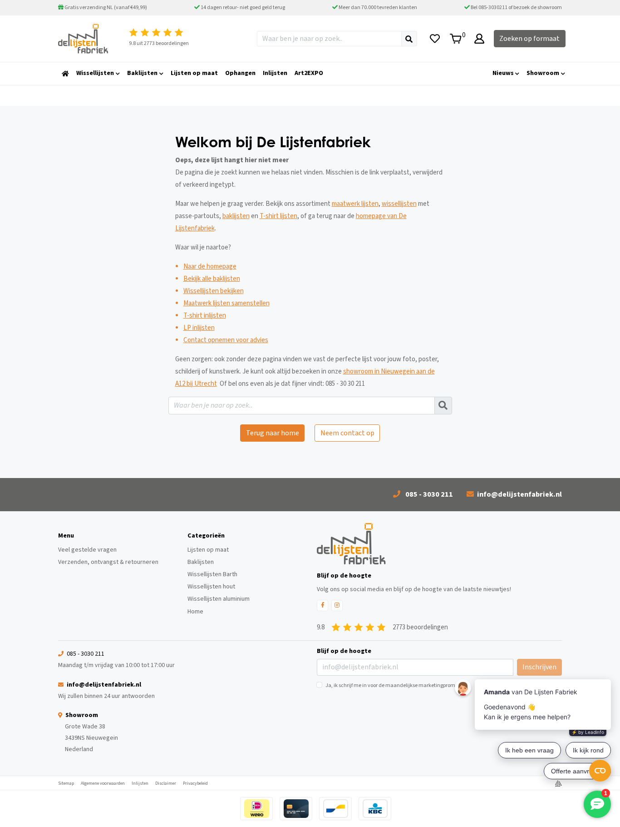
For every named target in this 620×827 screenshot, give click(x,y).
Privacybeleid (195, 783)
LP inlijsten (199, 328)
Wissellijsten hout (211, 586)
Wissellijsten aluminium (218, 598)
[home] (65, 73)
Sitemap (66, 783)
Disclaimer (165, 783)
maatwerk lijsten (355, 204)
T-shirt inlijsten (204, 315)
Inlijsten (140, 783)
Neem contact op (347, 433)
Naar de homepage (209, 266)
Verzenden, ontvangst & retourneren (108, 562)
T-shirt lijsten (278, 216)
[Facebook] (322, 605)
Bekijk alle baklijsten (211, 279)
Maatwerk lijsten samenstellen (226, 303)
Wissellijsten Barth (212, 574)
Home (195, 611)
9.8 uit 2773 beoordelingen (159, 43)
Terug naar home (272, 433)
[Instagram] (337, 605)
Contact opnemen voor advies (225, 340)
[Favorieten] (435, 38)
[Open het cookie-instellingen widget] (600, 771)
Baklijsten (200, 562)
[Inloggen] (479, 38)
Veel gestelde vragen (87, 549)
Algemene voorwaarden (103, 783)
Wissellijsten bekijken (213, 291)
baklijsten (236, 216)
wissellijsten (399, 204)
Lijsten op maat (208, 549)
